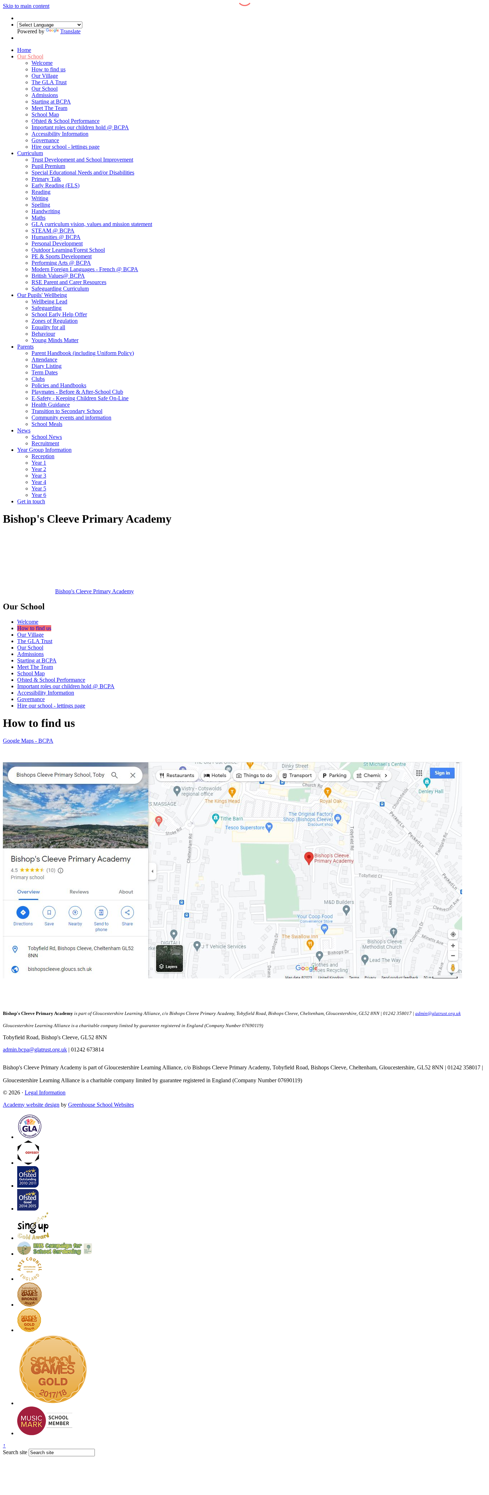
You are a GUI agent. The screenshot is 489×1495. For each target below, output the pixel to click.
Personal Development (57, 243)
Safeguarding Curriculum (60, 289)
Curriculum (30, 153)
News (23, 430)
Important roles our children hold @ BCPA (80, 127)
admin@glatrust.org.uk (29, 1074)
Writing (40, 198)
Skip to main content (26, 6)
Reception (43, 456)
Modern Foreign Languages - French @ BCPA (85, 269)
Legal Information (45, 1092)
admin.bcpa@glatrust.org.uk (35, 1049)
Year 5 (39, 488)
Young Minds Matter (55, 340)
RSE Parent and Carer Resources (69, 282)
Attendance (44, 359)
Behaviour (43, 334)
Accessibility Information (60, 134)
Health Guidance (51, 405)
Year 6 (39, 495)
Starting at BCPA (51, 102)
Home (24, 50)
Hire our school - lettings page (66, 147)
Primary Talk (46, 179)
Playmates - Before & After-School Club (77, 392)
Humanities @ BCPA (56, 237)
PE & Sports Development (62, 256)
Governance (45, 140)
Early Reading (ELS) (55, 185)
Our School (30, 56)
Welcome (42, 63)
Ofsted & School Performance (66, 121)
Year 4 (39, 482)
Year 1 (39, 463)
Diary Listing (47, 366)
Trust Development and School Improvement (82, 160)
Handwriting (46, 211)
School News (47, 437)
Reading (41, 192)
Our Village (45, 76)
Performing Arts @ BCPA (61, 263)
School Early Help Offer (59, 314)
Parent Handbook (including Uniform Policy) (83, 353)
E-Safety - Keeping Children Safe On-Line (80, 398)
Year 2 (39, 469)
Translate (70, 31)
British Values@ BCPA (58, 276)
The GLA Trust (49, 82)
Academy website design (31, 1105)
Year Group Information (44, 450)
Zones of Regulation (55, 321)
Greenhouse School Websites (101, 1105)
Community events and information (71, 418)
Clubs (38, 379)
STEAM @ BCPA (53, 230)
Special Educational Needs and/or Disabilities (83, 172)
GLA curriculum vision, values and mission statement (92, 224)
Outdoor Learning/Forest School (68, 250)
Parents (25, 347)
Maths (38, 218)
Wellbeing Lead (49, 301)
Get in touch (31, 501)
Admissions (45, 95)
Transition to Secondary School (67, 411)
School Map (45, 114)
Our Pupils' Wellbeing (42, 295)
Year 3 (39, 476)
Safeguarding (47, 308)
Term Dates (45, 372)
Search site (15, 1452)
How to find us (49, 69)
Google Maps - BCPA (28, 741)
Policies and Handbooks (59, 385)
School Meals (47, 424)
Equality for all (48, 327)
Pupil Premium (48, 166)
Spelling (41, 205)
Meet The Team (49, 108)
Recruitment (45, 443)
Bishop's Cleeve (94, 591)
